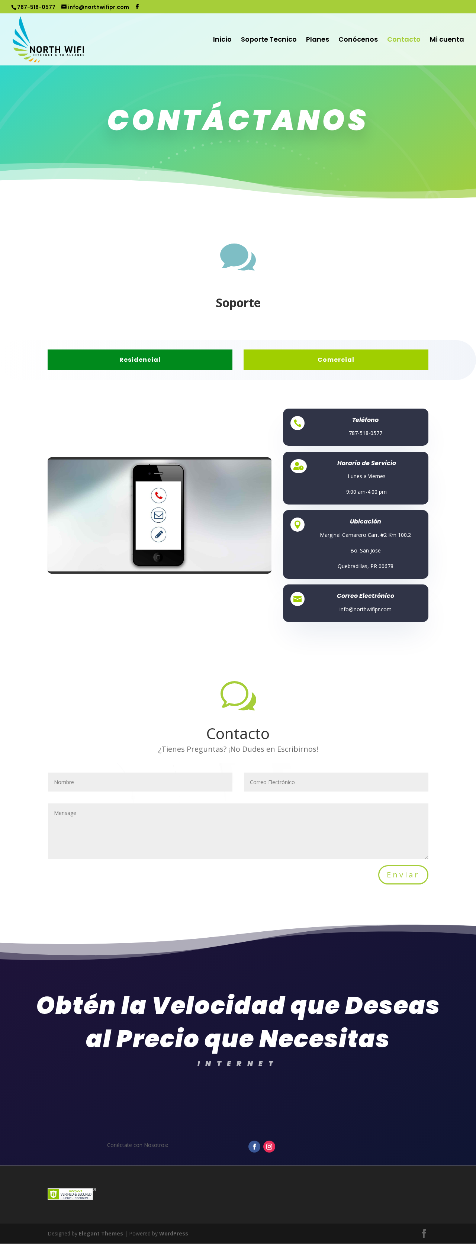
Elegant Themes (101, 1233)
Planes (317, 40)
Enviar (403, 875)
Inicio (222, 40)
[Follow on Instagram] (269, 1147)
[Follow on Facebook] (254, 1147)
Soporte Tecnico (269, 40)
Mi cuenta (447, 40)
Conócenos (358, 40)
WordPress (173, 1233)
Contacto (404, 40)
